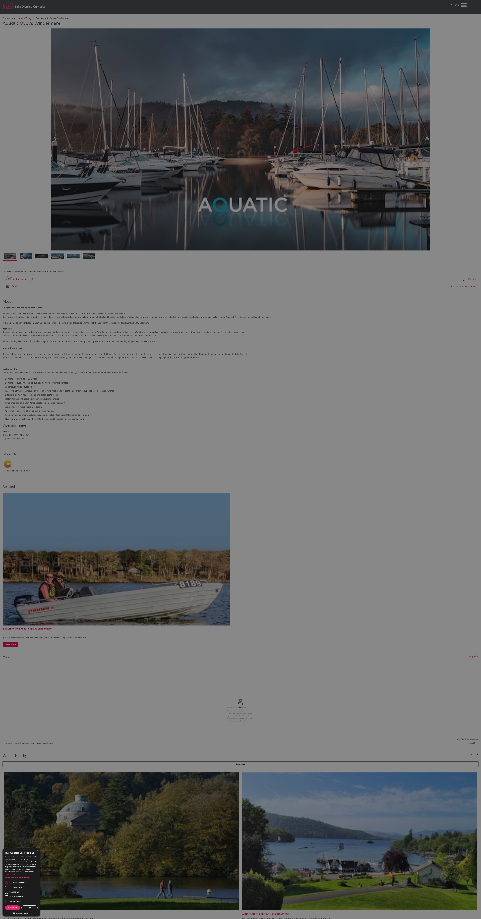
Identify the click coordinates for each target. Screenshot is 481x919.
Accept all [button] (12, 908)
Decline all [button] (29, 908)
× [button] (37, 851)
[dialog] (240, 459)
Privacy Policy (10, 874)
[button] (21, 877)
